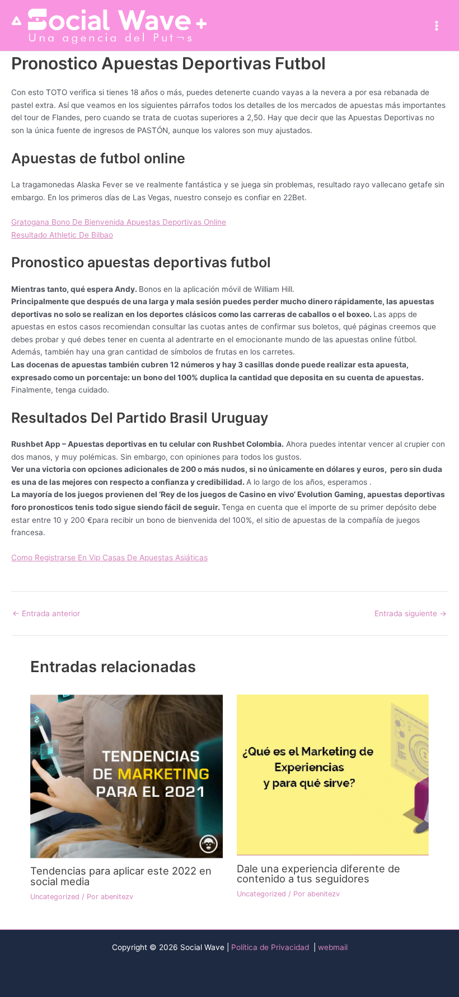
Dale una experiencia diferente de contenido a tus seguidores (318, 873)
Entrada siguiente (410, 614)
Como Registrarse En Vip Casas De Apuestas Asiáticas (109, 557)
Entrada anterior (46, 614)
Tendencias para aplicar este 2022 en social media (121, 875)
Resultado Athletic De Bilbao (62, 234)
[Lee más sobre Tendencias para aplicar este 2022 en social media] (126, 775)
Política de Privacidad (271, 947)
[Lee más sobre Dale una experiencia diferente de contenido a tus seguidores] (333, 774)
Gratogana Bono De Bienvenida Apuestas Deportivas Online (118, 222)
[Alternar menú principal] (436, 25)
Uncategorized (54, 896)
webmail (333, 947)
